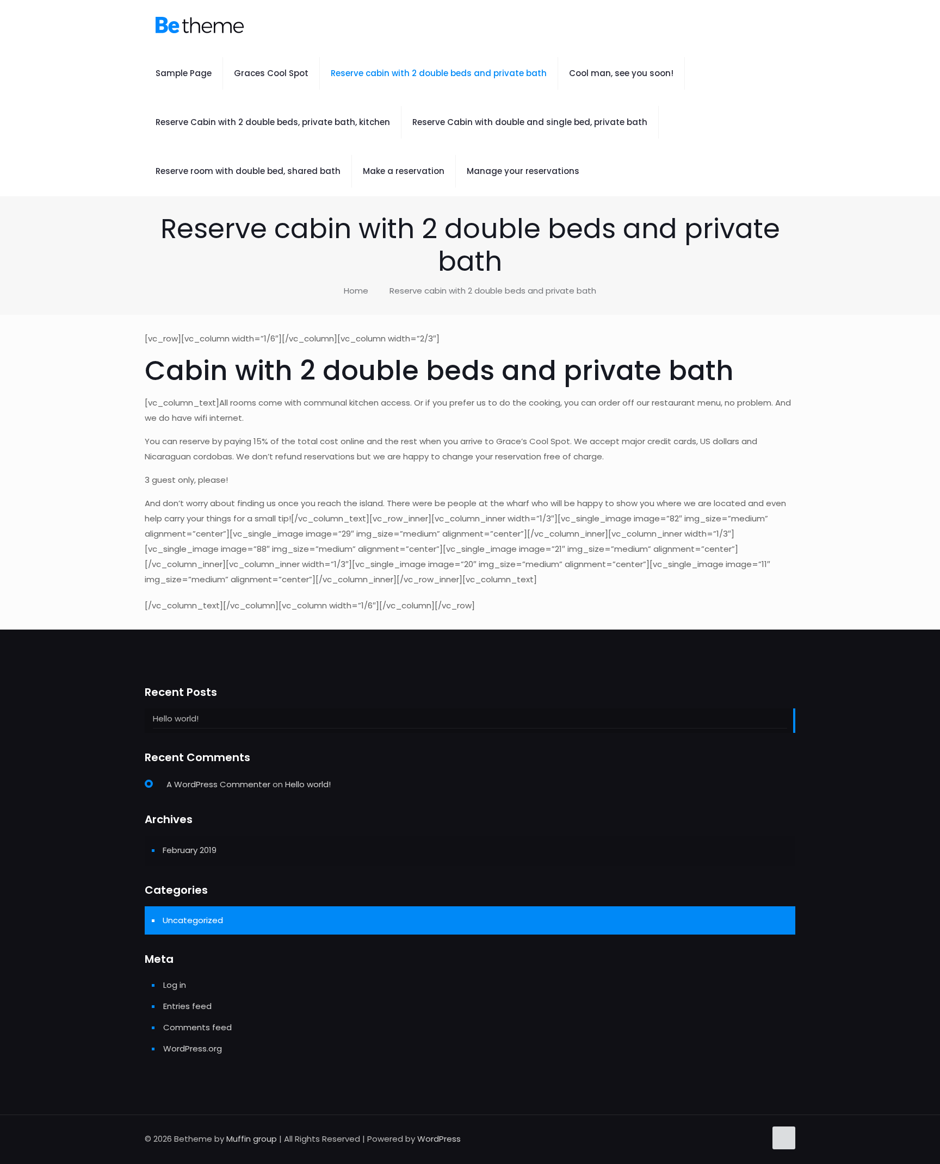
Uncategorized (193, 920)
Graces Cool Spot (271, 73)
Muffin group (251, 1138)
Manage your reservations (523, 171)
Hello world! (176, 718)
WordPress (439, 1138)
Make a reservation (403, 171)
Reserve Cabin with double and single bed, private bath (529, 122)
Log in (174, 985)
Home (356, 290)
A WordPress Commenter (218, 784)
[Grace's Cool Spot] (200, 24)
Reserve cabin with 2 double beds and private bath (439, 73)
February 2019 (190, 850)
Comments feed (197, 1027)
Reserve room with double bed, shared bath (248, 171)
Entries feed (187, 1006)
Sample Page (184, 73)
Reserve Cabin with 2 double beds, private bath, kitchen (273, 122)
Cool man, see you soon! (621, 73)
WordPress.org (192, 1048)
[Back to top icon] (783, 1137)
